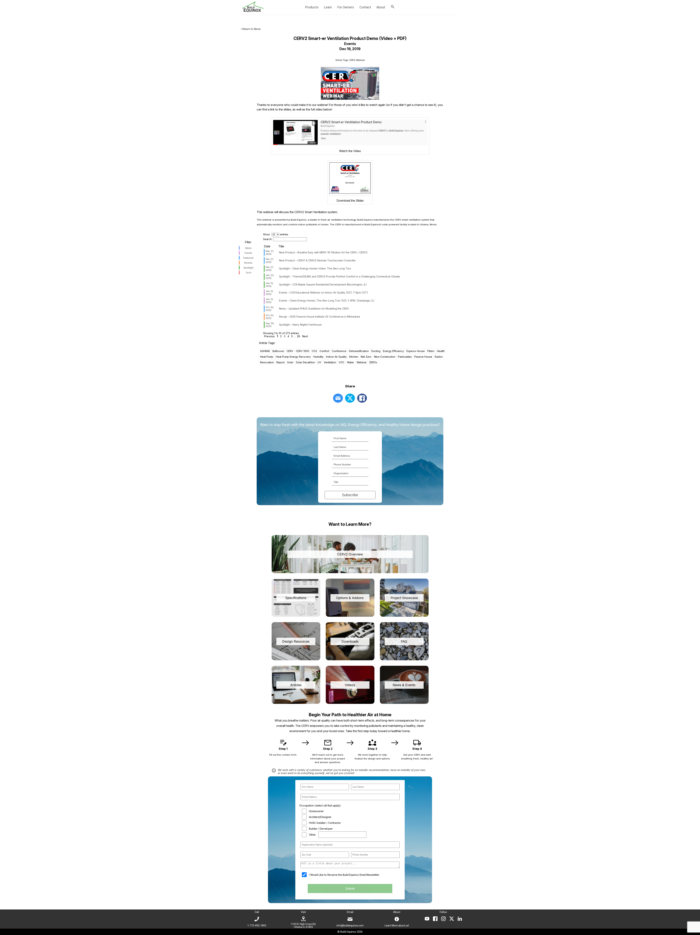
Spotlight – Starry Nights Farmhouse (300, 324)
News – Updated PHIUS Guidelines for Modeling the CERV (314, 308)
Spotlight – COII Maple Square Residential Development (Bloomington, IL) (323, 284)
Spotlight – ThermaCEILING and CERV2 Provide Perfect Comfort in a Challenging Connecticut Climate (339, 276)
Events (248, 252)
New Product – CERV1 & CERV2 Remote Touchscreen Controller (317, 260)
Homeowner (316, 811)
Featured (248, 257)
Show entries (275, 234)
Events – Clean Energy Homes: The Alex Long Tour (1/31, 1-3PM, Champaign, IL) (326, 300)
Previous (269, 336)
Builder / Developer (321, 828)
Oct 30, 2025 (270, 309)
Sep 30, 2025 (270, 325)
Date (267, 246)
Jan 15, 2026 (270, 284)
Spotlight (248, 267)
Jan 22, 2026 (270, 276)
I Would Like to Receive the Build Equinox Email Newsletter (344, 874)
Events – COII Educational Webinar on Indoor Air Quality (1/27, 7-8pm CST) (323, 292)
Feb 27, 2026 (270, 260)
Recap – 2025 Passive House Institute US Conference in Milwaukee (319, 316)
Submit (350, 888)
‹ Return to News (251, 28)
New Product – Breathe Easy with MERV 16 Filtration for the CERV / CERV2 (323, 252)
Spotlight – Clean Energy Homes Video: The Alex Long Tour (315, 268)
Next (305, 336)
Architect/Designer (320, 817)
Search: (267, 239)
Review (248, 262)
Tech (248, 272)
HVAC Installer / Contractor (325, 822)
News (248, 247)
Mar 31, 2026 (270, 252)
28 (298, 336)
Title (281, 246)
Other (312, 834)
